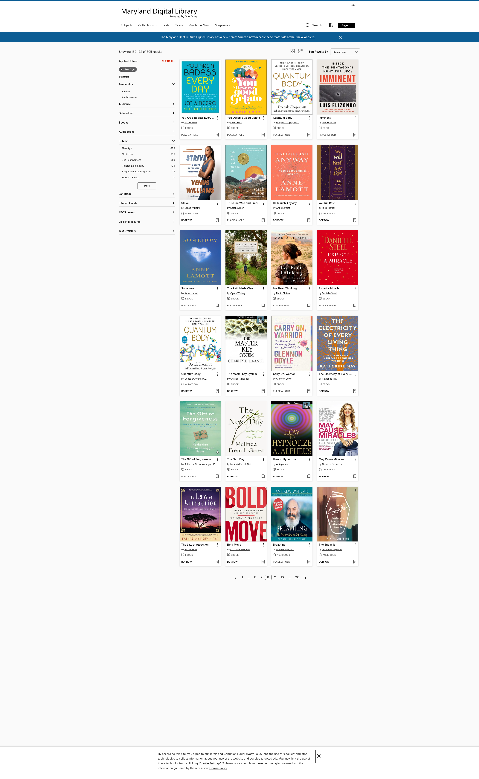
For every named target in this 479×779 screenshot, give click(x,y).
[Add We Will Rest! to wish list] (354, 220)
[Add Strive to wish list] (217, 220)
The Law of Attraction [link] (195, 545)
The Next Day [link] (235, 459)
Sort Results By (318, 52)
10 (282, 577)
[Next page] (305, 577)
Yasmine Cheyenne (332, 549)
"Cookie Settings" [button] (210, 763)
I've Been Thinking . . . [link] (287, 288)
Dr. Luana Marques (240, 549)
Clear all (168, 61)
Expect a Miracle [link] (329, 288)
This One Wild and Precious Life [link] (244, 203)
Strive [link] (185, 203)
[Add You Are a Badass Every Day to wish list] (217, 135)
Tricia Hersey (328, 207)
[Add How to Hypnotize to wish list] (308, 476)
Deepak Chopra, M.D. (287, 122)
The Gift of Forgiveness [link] (196, 459)
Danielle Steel (329, 293)
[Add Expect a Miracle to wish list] (354, 305)
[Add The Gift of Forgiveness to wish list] (217, 476)
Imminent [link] (325, 118)
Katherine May (329, 378)
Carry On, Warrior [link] (284, 374)
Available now (129, 97)
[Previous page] (235, 577)
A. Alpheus (282, 464)
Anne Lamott (283, 207)
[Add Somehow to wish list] (217, 305)
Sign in (346, 25)
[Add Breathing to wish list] (308, 562)
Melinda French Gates (241, 464)
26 (297, 577)
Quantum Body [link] (282, 118)
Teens (179, 25)
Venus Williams (192, 207)
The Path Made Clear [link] (240, 288)
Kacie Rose (236, 122)
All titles (126, 91)
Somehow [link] (187, 288)
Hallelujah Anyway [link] (285, 203)
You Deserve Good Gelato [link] (243, 118)
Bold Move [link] (234, 545)
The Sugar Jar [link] (327, 545)
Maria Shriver (283, 293)
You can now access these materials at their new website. (276, 37)
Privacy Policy (253, 754)
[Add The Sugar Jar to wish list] (354, 562)
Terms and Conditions (224, 754)
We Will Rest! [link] (327, 203)
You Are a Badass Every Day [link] (198, 118)
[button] (313, 26)
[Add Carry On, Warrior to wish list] (308, 391)
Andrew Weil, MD (285, 549)
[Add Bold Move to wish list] (263, 562)
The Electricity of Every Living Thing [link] (336, 374)
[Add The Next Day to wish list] (263, 476)
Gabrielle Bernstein (332, 464)
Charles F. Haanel (239, 378)
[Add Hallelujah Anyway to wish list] (308, 220)
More (147, 186)
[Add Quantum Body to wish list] (308, 135)
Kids (167, 25)
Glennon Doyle (284, 378)
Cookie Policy (218, 768)
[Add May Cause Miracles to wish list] (354, 476)
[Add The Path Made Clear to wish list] (263, 305)
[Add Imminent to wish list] (354, 135)
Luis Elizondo (329, 122)
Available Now (199, 25)
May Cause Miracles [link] (331, 459)
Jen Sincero (190, 122)
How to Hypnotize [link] (284, 459)
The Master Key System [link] (242, 374)
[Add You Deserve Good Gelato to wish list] (263, 135)
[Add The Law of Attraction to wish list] (217, 562)
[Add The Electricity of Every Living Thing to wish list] (354, 391)
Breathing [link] (279, 545)
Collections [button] (146, 25)
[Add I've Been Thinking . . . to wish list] (308, 305)
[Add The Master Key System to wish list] (263, 391)
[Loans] (330, 26)
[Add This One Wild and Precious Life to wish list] (263, 220)
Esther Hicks (190, 549)
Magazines (222, 25)
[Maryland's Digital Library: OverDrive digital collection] (159, 12)
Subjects (127, 25)
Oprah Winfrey (237, 293)
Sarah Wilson (237, 207)
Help (352, 5)
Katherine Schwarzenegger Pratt (200, 464)
